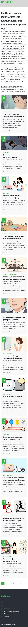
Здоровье (6, 152)
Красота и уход (7, 315)
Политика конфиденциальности (11, 611)
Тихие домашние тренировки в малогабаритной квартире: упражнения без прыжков (13, 237)
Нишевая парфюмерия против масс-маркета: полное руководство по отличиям (13, 560)
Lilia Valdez (7, 130)
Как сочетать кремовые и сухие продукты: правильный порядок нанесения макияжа (14, 479)
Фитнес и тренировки (10, 274)
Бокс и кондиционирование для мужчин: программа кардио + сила (13, 519)
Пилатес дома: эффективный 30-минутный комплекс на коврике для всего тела (14, 278)
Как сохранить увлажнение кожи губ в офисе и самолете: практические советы (14, 318)
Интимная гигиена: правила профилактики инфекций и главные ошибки (12, 197)
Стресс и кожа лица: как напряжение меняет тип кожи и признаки (13, 115)
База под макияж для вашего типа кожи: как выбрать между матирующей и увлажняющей (13, 397)
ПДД (5, 613)
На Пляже (7, 2)
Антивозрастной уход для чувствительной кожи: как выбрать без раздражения (12, 357)
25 (20, 583)
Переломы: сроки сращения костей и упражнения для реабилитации (12, 438)
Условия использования (10, 608)
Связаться (6, 616)
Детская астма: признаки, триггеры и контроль (11, 156)
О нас (5, 606)
